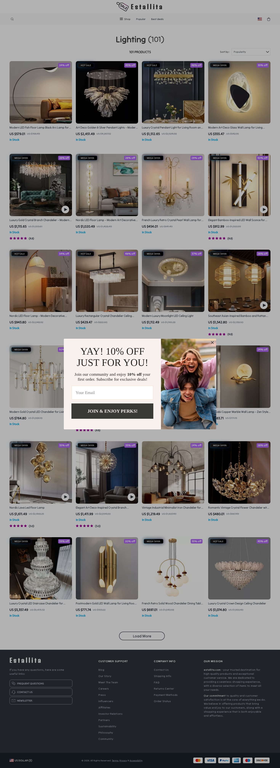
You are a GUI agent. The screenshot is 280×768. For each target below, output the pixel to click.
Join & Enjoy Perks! (112, 410)
